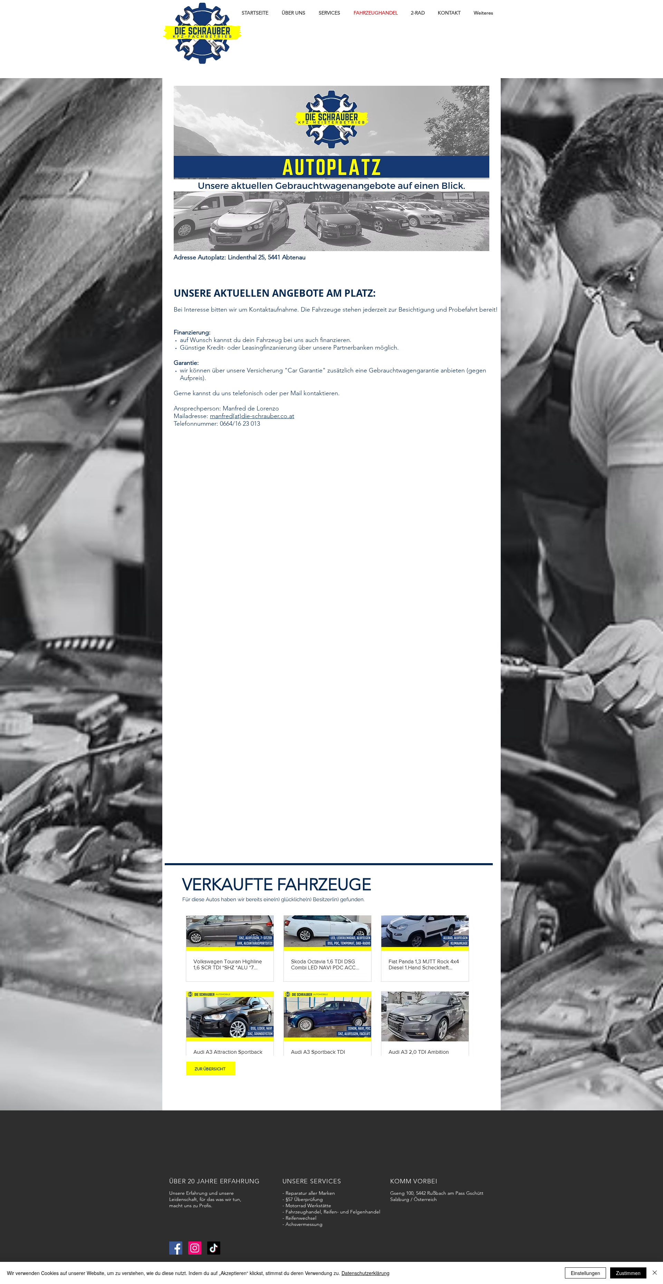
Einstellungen (585, 1272)
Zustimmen (628, 1272)
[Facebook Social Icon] (175, 1248)
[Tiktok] (213, 1248)
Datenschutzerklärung (366, 1272)
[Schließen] (655, 1272)
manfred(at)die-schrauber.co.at (252, 416)
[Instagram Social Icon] (194, 1248)
